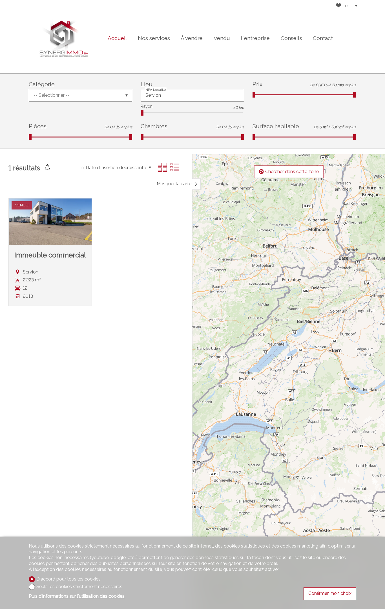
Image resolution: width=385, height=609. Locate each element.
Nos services (154, 38)
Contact (323, 38)
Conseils (291, 38)
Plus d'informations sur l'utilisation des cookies (77, 596)
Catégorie (42, 84)
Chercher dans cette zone (292, 171)
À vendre (192, 38)
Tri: (82, 167)
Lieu (146, 84)
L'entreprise (255, 38)
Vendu (222, 38)
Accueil (117, 38)
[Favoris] (338, 6)
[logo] (64, 36)
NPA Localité (155, 90)
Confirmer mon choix (329, 593)
